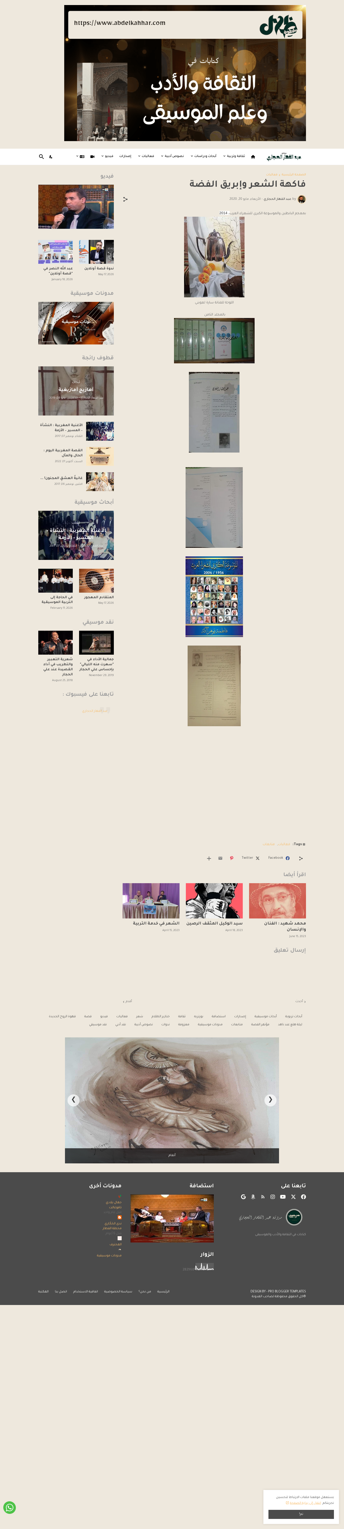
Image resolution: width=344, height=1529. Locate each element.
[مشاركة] (125, 199)
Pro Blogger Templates (287, 1292)
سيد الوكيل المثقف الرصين (214, 923)
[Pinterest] (232, 858)
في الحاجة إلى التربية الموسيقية (57, 600)
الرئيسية (163, 1292)
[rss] (262, 1196)
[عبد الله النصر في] (55, 252)
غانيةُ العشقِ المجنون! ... (61, 478)
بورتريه (198, 1016)
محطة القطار (112, 1228)
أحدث (299, 1001)
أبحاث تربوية (293, 1016)
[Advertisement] (214, 800)
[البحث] (42, 156)
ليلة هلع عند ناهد (290, 1025)
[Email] (220, 858)
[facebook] (303, 1196)
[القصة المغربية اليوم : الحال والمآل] (100, 456)
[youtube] (283, 1196)
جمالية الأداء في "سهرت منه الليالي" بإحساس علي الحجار (96, 665)
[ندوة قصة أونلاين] (96, 252)
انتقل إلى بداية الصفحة (305, 1503)
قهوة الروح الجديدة (62, 1016)
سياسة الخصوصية (118, 1292)
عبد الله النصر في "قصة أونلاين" (58, 271)
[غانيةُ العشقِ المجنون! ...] (100, 481)
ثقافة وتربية (236, 156)
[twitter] (293, 1196)
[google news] (243, 1196)
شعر (139, 1016)
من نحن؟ (145, 1292)
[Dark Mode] (51, 156)
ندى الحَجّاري (113, 1224)
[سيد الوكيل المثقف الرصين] (214, 900)
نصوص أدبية (174, 156)
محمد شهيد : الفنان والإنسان (285, 926)
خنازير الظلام (161, 1016)
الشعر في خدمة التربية (156, 923)
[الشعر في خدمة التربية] (151, 900)
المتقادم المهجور (99, 597)
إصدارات (125, 156)
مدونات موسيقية (210, 1025)
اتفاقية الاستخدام (85, 1292)
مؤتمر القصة (260, 1025)
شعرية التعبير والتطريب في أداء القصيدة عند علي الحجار (58, 667)
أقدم (129, 1001)
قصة (88, 1016)
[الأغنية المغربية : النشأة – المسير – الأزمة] (100, 431)
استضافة (219, 1016)
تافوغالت (115, 1207)
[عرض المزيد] (209, 858)
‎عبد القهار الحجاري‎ (95, 711)
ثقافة (182, 1016)
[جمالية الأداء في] (96, 643)
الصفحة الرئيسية (294, 175)
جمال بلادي (114, 1202)
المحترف (116, 1245)
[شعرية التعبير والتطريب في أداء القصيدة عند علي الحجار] (55, 643)
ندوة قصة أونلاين (99, 269)
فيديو (109, 156)
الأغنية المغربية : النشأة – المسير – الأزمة (61, 428)
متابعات (269, 844)
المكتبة (43, 1292)
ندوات (165, 1025)
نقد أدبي (120, 1025)
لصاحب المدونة (263, 1296)
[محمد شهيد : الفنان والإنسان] (277, 900)
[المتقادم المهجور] (96, 581)
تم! (301, 1514)
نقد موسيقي (98, 1025)
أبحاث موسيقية (266, 1016)
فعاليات (148, 156)
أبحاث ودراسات (205, 156)
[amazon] (253, 1196)
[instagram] (272, 1196)
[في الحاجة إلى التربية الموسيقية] (55, 581)
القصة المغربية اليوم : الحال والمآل (63, 453)
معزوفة (183, 1025)
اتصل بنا (61, 1292)
